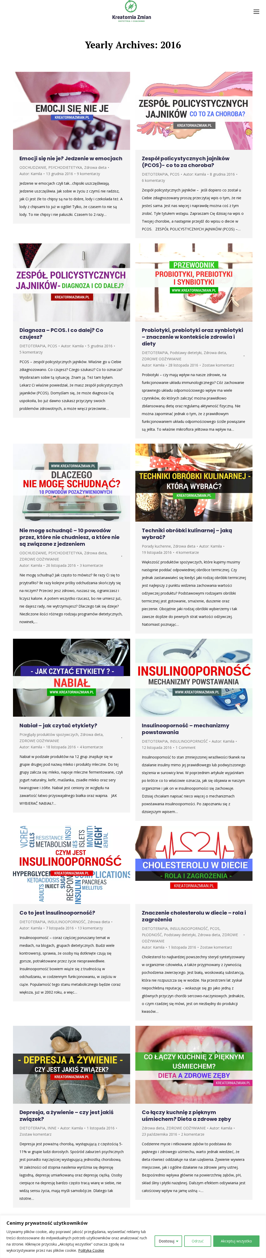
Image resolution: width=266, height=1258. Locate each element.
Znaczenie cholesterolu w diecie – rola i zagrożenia (194, 916)
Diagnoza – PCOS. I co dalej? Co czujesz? (61, 334)
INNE (52, 1128)
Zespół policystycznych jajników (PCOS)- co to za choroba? (185, 162)
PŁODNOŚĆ (152, 934)
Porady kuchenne (156, 546)
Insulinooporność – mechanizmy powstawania (185, 729)
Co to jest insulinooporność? (57, 912)
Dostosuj (166, 1241)
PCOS (174, 174)
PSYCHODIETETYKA (65, 167)
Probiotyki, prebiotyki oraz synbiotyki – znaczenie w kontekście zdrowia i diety (192, 337)
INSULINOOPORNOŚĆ (189, 741)
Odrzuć (198, 1241)
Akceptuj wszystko (236, 1241)
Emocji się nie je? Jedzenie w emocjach (70, 158)
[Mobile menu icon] (256, 12)
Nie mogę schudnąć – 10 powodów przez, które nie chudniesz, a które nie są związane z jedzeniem (69, 537)
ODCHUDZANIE (32, 167)
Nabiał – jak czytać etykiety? (58, 725)
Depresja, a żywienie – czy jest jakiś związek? (66, 1116)
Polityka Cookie (91, 1250)
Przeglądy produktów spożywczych (48, 734)
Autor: (30, 173)
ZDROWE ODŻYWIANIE (161, 358)
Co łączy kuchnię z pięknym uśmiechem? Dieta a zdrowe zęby (186, 1116)
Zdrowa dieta (95, 167)
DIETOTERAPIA (155, 174)
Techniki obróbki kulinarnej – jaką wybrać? (187, 534)
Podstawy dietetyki (186, 352)
